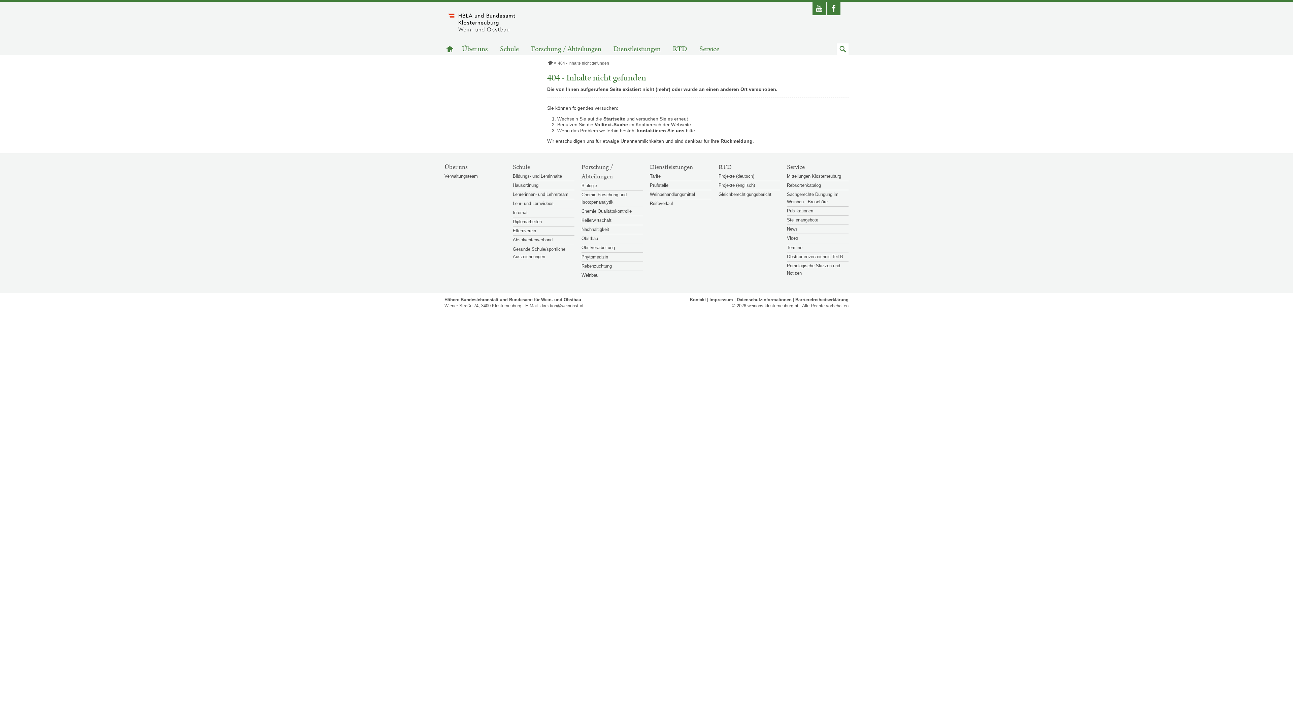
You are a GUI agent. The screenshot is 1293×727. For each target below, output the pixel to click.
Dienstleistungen (637, 49)
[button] (843, 49)
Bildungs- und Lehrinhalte (537, 176)
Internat (520, 212)
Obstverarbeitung (598, 247)
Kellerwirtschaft (596, 220)
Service (709, 49)
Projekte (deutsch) (736, 176)
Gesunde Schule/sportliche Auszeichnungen (539, 253)
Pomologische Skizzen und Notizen (813, 269)
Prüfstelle (659, 185)
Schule (509, 49)
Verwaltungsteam (461, 176)
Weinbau (590, 275)
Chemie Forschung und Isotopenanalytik (604, 198)
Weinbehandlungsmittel (672, 194)
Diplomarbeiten (527, 221)
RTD (680, 49)
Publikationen (800, 210)
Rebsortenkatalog (804, 185)
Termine (794, 247)
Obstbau (590, 238)
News (792, 229)
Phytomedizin (595, 256)
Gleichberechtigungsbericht (745, 194)
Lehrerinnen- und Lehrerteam (540, 194)
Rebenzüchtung (597, 266)
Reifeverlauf (661, 203)
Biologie (589, 185)
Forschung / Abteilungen (566, 49)
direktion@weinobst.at (562, 305)
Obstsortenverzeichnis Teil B (815, 256)
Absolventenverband (533, 239)
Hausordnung (525, 185)
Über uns (475, 49)
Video (792, 238)
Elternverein (524, 230)
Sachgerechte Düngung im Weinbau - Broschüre (812, 198)
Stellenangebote (802, 219)
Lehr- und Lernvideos (533, 203)
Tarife (655, 176)
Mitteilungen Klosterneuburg (814, 176)
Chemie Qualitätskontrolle (607, 211)
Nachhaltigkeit (595, 229)
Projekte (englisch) (737, 185)
